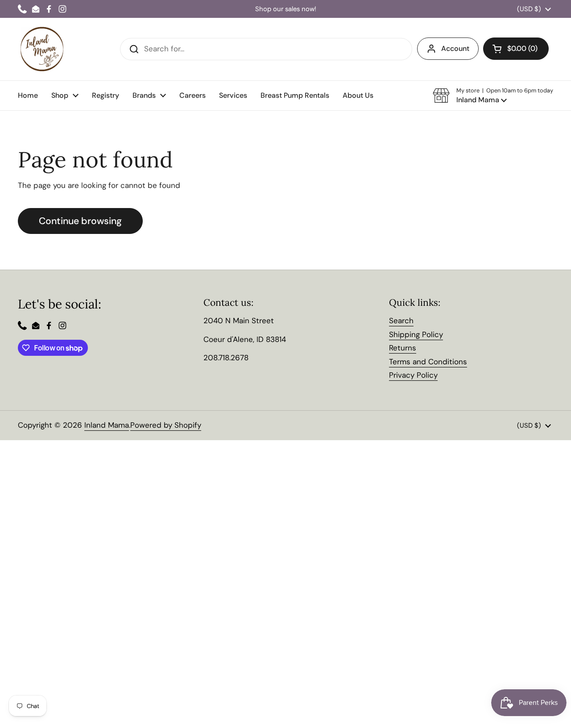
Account (455, 48)
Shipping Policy (416, 334)
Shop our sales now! (285, 9)
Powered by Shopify (165, 425)
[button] (493, 95)
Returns (402, 348)
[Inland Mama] (42, 49)
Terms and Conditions (428, 362)
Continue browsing (80, 221)
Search (401, 320)
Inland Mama (106, 425)
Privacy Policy (413, 375)
